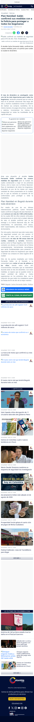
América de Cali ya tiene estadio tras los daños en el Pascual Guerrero (16, 633)
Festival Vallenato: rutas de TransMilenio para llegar (16, 551)
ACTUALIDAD (18, 6)
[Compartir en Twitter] (22, 33)
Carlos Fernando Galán (19, 284)
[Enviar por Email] (27, 33)
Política (30, 284)
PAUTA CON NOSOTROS (17, 699)
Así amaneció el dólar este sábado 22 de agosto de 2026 (16, 496)
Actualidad (4, 13)
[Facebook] (9, 707)
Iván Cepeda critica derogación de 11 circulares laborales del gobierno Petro (15, 413)
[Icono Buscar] (32, 6)
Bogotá (7, 284)
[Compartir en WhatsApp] (14, 33)
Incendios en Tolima (9, 10)
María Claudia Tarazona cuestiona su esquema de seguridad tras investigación (16, 468)
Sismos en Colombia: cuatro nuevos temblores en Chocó (24, 664)
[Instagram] (15, 707)
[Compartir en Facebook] (18, 33)
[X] (12, 707)
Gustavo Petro (21, 10)
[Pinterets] (25, 707)
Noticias (12, 13)
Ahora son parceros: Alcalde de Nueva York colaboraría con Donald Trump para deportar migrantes (25, 125)
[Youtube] (19, 707)
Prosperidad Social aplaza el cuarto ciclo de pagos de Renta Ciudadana (16, 523)
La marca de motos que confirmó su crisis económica (16, 354)
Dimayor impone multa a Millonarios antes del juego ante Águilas (24, 654)
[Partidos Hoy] (22, 707)
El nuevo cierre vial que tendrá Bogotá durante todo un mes (15, 381)
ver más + (17, 673)
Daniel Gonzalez (8, 27)
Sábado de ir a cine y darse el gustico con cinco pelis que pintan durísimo (24, 643)
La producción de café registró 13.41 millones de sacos (14, 326)
